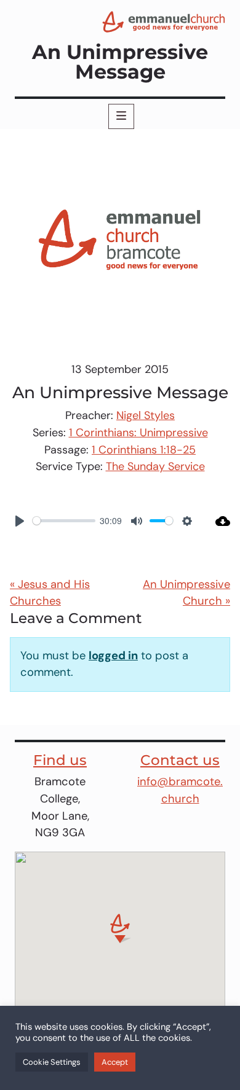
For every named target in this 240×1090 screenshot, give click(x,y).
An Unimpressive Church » (186, 593)
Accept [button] (115, 1062)
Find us (60, 760)
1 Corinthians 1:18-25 (144, 449)
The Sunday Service (155, 466)
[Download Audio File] (216, 521)
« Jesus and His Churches (50, 593)
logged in (113, 655)
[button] (120, 928)
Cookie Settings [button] (52, 1062)
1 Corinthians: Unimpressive (138, 432)
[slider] (64, 521)
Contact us (180, 760)
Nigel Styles (145, 415)
